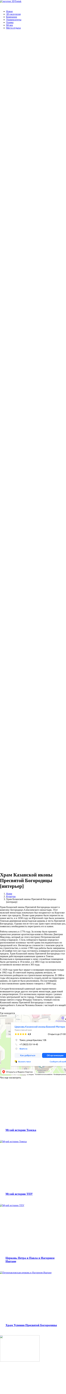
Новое (9, 11)
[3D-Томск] (33, 4)
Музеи (9, 25)
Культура (11, 896)
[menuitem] (36, 11)
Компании (11, 17)
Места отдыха (13, 28)
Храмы (10, 22)
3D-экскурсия (13, 14)
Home (9, 893)
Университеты (13, 19)
